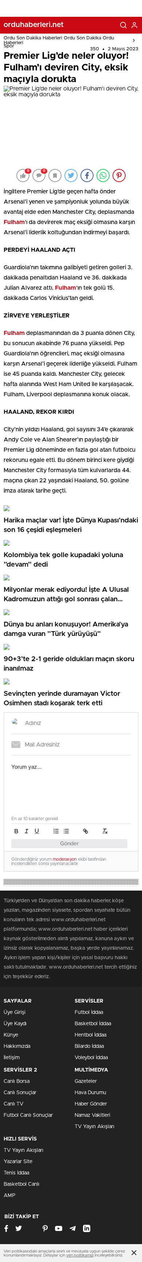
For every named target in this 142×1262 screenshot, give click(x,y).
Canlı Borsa (16, 1081)
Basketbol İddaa (93, 1023)
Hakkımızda (17, 1046)
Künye (11, 1035)
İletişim (12, 1057)
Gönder (69, 843)
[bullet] (66, 831)
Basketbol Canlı (21, 1184)
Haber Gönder (91, 1104)
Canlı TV (13, 1104)
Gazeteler (86, 1081)
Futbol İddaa (89, 1012)
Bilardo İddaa (89, 1046)
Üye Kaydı (15, 1023)
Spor (9, 46)
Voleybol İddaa (91, 1057)
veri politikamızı (80, 1255)
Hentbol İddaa (90, 1035)
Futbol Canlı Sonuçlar (28, 1115)
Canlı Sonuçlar (20, 1092)
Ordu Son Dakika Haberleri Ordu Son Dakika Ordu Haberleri (59, 40)
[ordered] (56, 831)
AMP (9, 1195)
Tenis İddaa (16, 1173)
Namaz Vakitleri (92, 1115)
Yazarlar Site (18, 1161)
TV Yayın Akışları (94, 1126)
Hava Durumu (90, 1092)
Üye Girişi (14, 1012)
